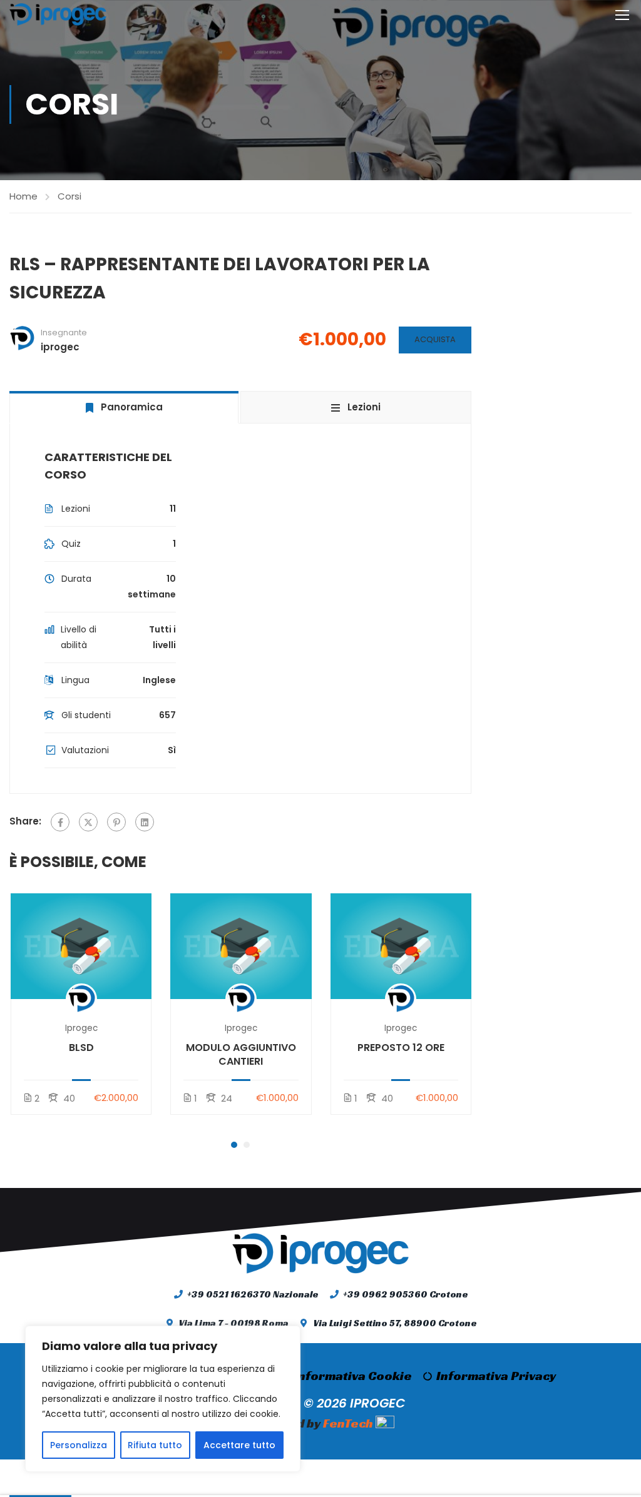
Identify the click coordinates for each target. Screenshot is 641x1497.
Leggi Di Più (81, 945)
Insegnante (64, 332)
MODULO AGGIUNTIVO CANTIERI (241, 1054)
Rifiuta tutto (155, 1445)
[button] (234, 1145)
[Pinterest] (116, 822)
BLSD (81, 1048)
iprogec (81, 1028)
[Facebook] (60, 822)
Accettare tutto (239, 1445)
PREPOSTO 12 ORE (400, 1048)
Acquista (435, 339)
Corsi (69, 196)
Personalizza (78, 1445)
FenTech (348, 1423)
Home (23, 196)
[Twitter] (88, 822)
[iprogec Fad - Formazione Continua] (57, 14)
